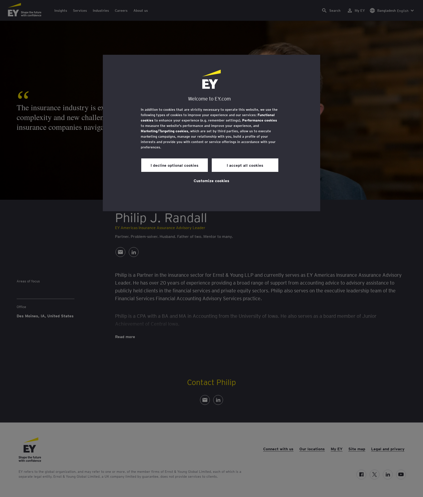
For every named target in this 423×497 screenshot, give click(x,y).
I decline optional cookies (175, 165)
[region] (211, 133)
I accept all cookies (245, 165)
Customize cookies (211, 180)
